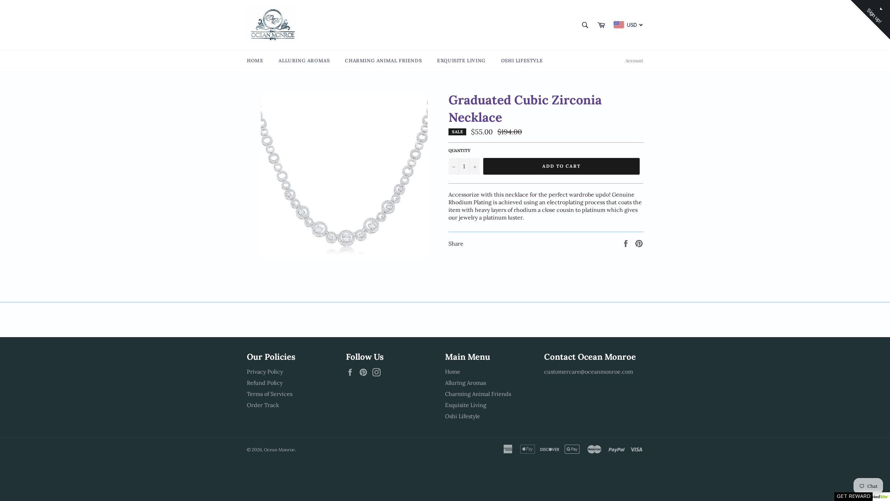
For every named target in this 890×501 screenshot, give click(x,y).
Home (255, 60)
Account (634, 61)
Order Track (263, 404)
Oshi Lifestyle (522, 60)
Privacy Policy (265, 371)
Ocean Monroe (279, 450)
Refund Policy (265, 382)
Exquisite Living (461, 60)
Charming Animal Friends (383, 60)
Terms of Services (269, 393)
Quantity (459, 150)
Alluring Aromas (304, 60)
